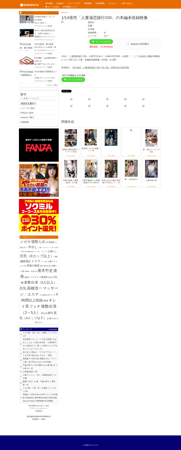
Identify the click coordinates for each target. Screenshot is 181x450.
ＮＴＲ (52, 295)
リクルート (113, 3)
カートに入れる (102, 41)
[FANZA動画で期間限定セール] (27, 72)
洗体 (45, 300)
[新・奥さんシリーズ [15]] (151, 129)
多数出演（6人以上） (40, 282)
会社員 (50, 277)
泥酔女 (27, 277)
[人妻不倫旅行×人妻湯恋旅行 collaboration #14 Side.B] (91, 160)
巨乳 (23, 288)
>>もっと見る (52, 85)
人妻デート (52, 261)
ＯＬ (56, 242)
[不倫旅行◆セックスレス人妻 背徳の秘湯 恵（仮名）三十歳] (71, 160)
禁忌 (41, 266)
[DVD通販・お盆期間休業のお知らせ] (27, 58)
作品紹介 (60, 3)
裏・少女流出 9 (131, 179)
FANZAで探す (27, 113)
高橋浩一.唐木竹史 (31, 271)
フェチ (35, 306)
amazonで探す (27, 117)
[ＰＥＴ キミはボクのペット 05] (111, 129)
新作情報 (49, 3)
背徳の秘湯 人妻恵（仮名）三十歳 (70, 181)
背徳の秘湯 (33, 265)
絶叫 (50, 312)
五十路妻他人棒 (44, 295)
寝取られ (38, 242)
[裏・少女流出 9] (131, 160)
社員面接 (50, 242)
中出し (33, 247)
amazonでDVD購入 (140, 44)
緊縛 (56, 257)
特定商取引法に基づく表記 (38, 406)
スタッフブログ (74, 3)
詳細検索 (24, 122)
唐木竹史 (45, 270)
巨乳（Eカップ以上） (37, 256)
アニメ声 (44, 261)
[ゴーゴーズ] (29, 3)
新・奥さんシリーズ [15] (151, 150)
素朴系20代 (47, 266)
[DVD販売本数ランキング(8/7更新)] (27, 17)
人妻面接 (43, 277)
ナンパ (44, 251)
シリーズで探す (27, 108)
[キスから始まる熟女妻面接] (131, 129)
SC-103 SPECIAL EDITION (115, 67)
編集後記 (25, 261)
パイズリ (34, 277)
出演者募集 (100, 3)
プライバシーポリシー (38, 408)
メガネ (25, 242)
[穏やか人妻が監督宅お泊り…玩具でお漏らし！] (27, 30)
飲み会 (44, 313)
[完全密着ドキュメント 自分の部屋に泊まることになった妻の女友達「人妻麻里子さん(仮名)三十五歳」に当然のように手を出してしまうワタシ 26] (111, 160)
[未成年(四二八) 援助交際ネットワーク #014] (71, 129)
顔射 (21, 247)
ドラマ (36, 261)
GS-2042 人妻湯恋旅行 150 (86, 67)
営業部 (49, 26)
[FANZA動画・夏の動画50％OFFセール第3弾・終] (27, 44)
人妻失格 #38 (151, 180)
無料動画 (88, 3)
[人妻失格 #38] (151, 160)
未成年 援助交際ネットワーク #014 (70, 150)
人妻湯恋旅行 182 (30, 372)
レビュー (50, 40)
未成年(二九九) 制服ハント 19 (91, 149)
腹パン (25, 247)
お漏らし (52, 251)
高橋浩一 (34, 288)
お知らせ (51, 318)
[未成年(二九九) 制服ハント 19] (91, 129)
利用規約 (38, 411)
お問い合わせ (127, 3)
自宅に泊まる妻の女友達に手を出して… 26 (111, 181)
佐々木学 (23, 266)
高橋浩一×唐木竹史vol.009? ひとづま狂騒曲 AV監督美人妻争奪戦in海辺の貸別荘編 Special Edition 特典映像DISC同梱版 (40, 397)
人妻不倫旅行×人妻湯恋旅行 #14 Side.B (91, 181)
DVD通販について (70, 7)
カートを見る (53, 7)
